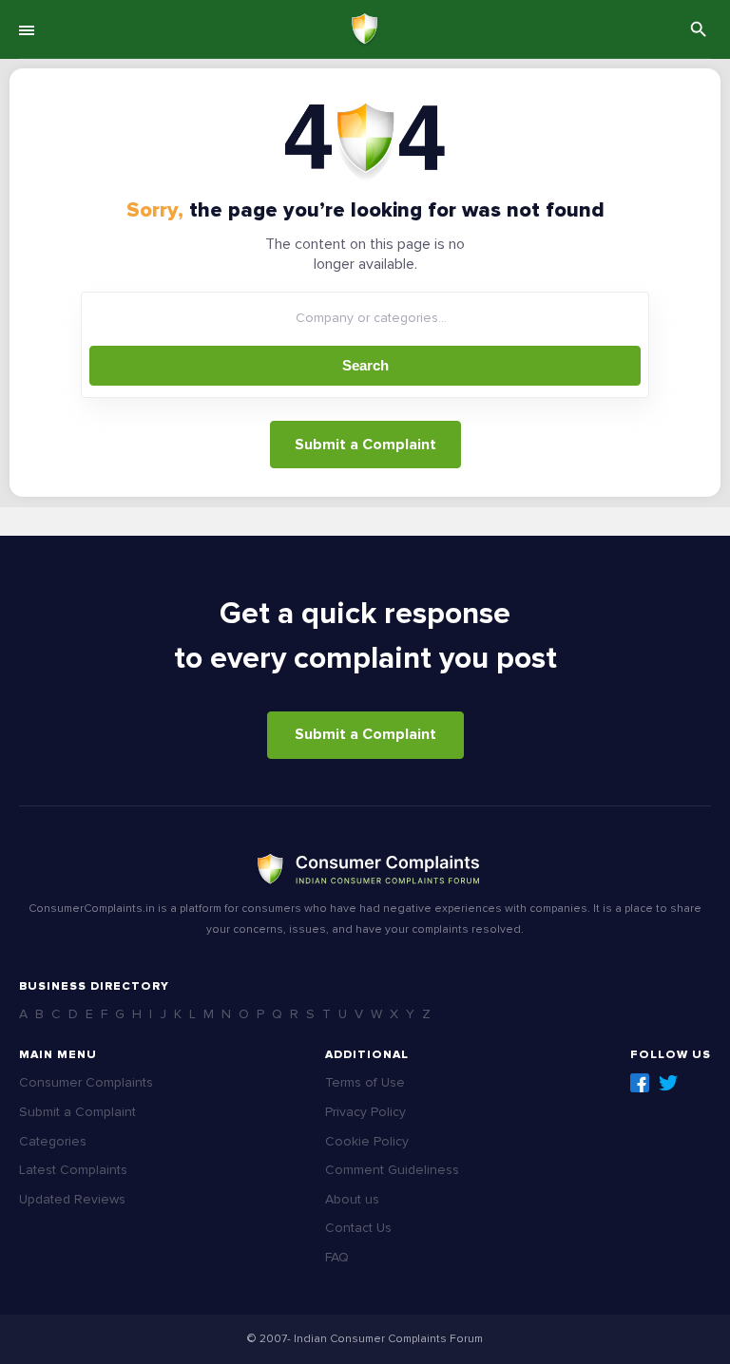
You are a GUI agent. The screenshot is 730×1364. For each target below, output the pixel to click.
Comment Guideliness (392, 1170)
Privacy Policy (365, 1112)
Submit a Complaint (365, 444)
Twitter (668, 1082)
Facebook (639, 1082)
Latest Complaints (73, 1170)
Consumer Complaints (86, 1082)
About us (352, 1199)
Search (365, 365)
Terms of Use (365, 1082)
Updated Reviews (72, 1199)
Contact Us (358, 1228)
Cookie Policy (367, 1141)
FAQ (337, 1257)
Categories (52, 1141)
